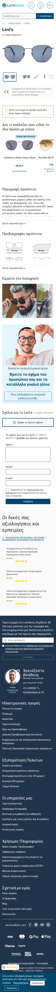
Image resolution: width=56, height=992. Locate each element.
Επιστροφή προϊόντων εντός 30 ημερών (23, 776)
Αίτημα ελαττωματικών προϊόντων (20, 770)
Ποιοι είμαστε (9, 893)
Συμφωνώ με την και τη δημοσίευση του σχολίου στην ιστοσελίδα (26, 492)
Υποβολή (28, 501)
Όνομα (9, 466)
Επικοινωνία (8, 914)
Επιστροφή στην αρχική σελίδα (21, 963)
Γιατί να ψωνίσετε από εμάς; (17, 908)
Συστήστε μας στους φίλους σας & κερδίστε (25, 819)
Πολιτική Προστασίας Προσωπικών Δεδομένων (27, 748)
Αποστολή (7, 719)
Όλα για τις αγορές (12, 708)
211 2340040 (29, 687)
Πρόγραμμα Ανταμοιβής (14, 808)
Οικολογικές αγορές (13, 829)
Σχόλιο (10, 444)
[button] (9, 76)
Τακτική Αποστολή (12, 803)
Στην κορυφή (42, 963)
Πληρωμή (7, 713)
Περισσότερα (20, 982)
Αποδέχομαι (37, 983)
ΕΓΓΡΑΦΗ (28, 657)
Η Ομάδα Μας (9, 898)
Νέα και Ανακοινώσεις (14, 870)
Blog (4, 903)
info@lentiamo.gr (31, 692)
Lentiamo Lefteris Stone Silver (19, 157)
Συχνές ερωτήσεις (12, 765)
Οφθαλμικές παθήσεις (14, 851)
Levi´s (27, 23)
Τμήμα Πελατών (10, 786)
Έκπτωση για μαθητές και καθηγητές (21, 813)
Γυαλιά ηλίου (14, 23)
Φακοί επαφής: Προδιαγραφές (18, 846)
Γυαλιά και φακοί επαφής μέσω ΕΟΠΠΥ (22, 865)
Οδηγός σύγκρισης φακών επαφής (20, 876)
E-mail (9, 478)
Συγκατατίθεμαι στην (29, 648)
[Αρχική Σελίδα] (3, 23)
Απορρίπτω (11, 988)
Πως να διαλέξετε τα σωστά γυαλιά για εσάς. (28, 396)
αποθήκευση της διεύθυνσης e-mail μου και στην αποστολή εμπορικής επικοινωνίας (29, 648)
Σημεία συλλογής (11, 724)
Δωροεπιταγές (10, 824)
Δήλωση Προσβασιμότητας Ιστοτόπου (22, 734)
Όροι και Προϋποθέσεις (14, 729)
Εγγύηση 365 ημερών (13, 781)
